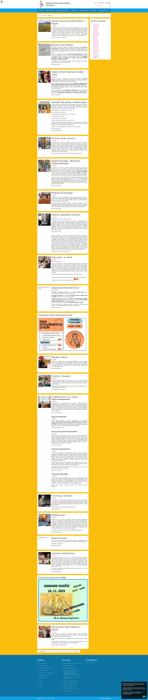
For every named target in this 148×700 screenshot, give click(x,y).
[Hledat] (110, 5)
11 (72, 651)
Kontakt (41, 682)
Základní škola (42, 15)
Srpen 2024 (95, 54)
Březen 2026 (96, 29)
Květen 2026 (96, 27)
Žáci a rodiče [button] (49, 10)
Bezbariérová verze (42, 698)
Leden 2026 (95, 32)
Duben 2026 (95, 28)
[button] (100, 3)
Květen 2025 (96, 42)
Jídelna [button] (73, 10)
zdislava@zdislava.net (69, 665)
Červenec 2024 (96, 56)
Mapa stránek (42, 677)
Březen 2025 (96, 45)
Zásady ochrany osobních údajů (46, 673)
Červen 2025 (96, 40)
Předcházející (43, 651)
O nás (40, 680)
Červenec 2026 (96, 24)
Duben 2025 (95, 43)
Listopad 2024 (96, 50)
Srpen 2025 (95, 39)
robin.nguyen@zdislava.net (70, 668)
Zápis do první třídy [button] (84, 10)
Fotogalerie (54, 26)
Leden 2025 (95, 47)
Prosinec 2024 (96, 49)
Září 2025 (95, 38)
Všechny (95, 57)
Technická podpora (43, 665)
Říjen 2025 (95, 36)
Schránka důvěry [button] (103, 10)
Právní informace (43, 670)
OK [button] (144, 696)
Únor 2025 (95, 46)
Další (77, 651)
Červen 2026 (96, 25)
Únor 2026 (95, 31)
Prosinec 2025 (96, 34)
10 (69, 651)
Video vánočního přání (56, 261)
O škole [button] (40, 10)
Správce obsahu (43, 663)
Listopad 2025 (96, 35)
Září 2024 (95, 53)
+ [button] (49, 698)
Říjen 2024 (95, 52)
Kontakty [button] (94, 10)
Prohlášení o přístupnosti (45, 668)
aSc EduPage (108, 698)
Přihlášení (108, 3)
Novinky (49, 15)
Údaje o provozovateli (44, 675)
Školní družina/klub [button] (62, 10)
